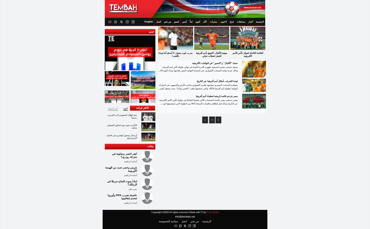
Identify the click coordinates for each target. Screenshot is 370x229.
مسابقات (241, 21)
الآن (205, 21)
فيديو (176, 21)
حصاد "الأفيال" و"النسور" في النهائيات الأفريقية (215, 63)
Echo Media (213, 212)
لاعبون (223, 21)
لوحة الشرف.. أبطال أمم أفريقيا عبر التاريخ (217, 81)
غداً (191, 21)
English (149, 21)
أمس (184, 21)
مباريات (213, 21)
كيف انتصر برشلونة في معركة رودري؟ (124, 155)
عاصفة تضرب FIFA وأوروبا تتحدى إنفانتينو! (122, 197)
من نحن (167, 21)
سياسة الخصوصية (168, 221)
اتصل (158, 21)
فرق (232, 21)
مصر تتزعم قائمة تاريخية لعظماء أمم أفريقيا (217, 96)
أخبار (250, 21)
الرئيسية (260, 21)
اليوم (198, 21)
